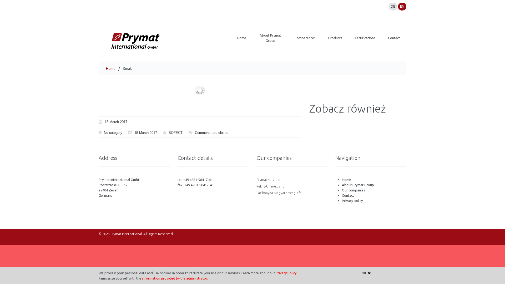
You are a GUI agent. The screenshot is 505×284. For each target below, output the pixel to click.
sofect (176, 133)
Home (110, 69)
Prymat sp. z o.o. (268, 179)
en (402, 6)
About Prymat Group (358, 185)
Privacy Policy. (286, 273)
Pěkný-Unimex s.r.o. (270, 186)
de (393, 6)
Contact (348, 195)
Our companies (353, 190)
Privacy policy (352, 200)
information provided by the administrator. (175, 278)
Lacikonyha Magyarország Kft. (279, 193)
